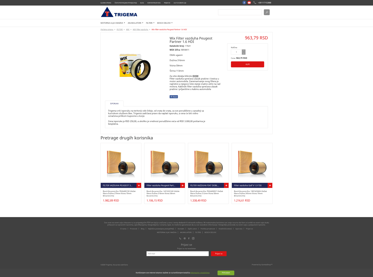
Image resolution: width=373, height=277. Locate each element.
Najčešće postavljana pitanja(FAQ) (161, 228)
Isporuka (238, 228)
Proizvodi (133, 228)
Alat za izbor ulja (180, 3)
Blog (142, 3)
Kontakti (181, 228)
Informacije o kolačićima (200, 273)
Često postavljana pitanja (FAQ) (126, 3)
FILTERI (149, 23)
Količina (234, 47)
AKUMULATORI (135, 23)
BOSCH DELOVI (164, 23)
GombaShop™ (266, 264)
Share (175, 96)
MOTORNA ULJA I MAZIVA (112, 23)
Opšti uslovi (192, 228)
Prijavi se (167, 3)
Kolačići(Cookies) (225, 228)
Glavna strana (106, 3)
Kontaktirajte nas (154, 3)
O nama (123, 228)
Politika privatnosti (208, 228)
